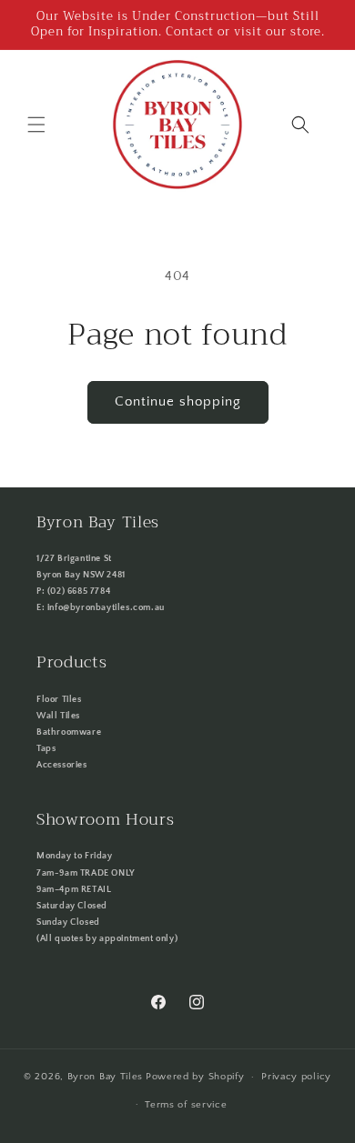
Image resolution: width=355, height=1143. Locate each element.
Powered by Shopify (195, 1076)
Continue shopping (178, 401)
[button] (36, 125)
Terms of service (186, 1104)
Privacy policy (296, 1076)
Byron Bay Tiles (105, 1076)
